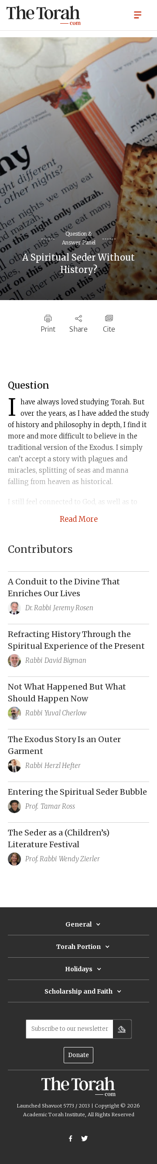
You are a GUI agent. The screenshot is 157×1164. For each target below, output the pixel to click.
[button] (138, 14)
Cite (109, 329)
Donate (78, 1055)
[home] (43, 15)
